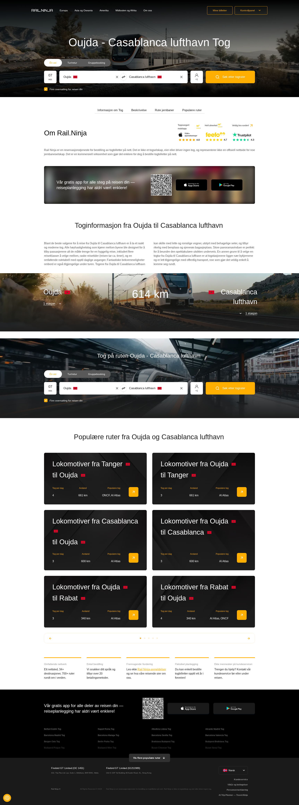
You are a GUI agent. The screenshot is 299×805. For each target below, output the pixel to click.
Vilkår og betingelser (238, 785)
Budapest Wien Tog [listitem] (107, 748)
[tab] (110, 110)
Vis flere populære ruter (146, 757)
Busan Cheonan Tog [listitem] (161, 748)
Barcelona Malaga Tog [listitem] (108, 735)
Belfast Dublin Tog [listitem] (52, 729)
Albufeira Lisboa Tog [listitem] (161, 729)
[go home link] (42, 10)
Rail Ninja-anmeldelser (152, 669)
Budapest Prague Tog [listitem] (54, 748)
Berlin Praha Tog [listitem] (106, 741)
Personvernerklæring (237, 790)
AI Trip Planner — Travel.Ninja (233, 795)
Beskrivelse (139, 110)
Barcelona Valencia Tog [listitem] (216, 735)
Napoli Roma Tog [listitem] (106, 729)
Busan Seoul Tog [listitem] (213, 748)
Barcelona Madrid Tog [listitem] (54, 735)
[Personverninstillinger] (7, 798)
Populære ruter (192, 110)
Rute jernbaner (164, 110)
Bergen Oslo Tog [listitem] (52, 741)
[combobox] (82, 77)
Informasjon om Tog (110, 110)
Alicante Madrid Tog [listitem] (214, 729)
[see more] (133, 492)
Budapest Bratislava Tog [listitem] (216, 741)
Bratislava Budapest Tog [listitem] (163, 741)
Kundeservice (241, 779)
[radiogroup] (77, 63)
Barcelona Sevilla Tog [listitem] (162, 735)
